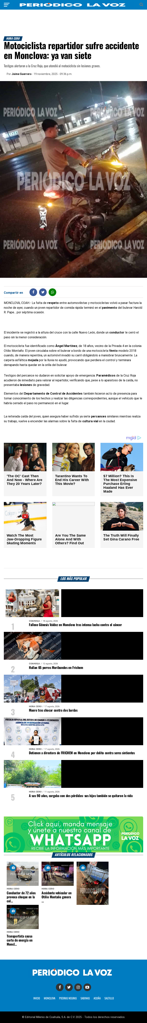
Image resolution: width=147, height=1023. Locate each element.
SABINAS (85, 998)
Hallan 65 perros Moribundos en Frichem (56, 668)
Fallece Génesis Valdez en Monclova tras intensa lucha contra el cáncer (75, 625)
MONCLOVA (49, 998)
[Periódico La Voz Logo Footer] (73, 976)
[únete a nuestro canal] (73, 834)
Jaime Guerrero (21, 74)
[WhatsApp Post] (52, 292)
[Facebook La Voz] (60, 987)
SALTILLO (109, 998)
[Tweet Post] (43, 292)
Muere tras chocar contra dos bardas (53, 710)
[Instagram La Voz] (78, 987)
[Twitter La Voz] (69, 987)
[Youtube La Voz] (87, 987)
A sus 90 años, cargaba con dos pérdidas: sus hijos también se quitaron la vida (81, 796)
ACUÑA (97, 998)
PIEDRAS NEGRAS (68, 998)
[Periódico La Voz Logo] (73, 6)
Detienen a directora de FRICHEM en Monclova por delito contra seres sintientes (82, 753)
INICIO (36, 998)
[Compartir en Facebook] (33, 292)
